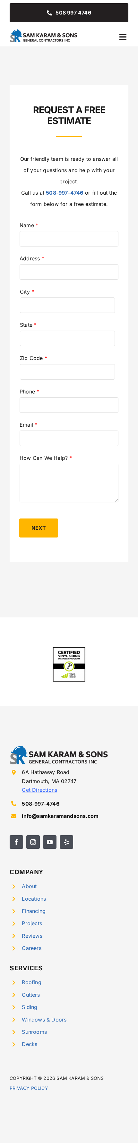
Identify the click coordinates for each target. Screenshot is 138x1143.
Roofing (31, 982)
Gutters (30, 995)
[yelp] (66, 842)
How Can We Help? (46, 458)
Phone (29, 391)
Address (32, 258)
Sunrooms (34, 1032)
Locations (34, 899)
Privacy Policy (29, 1088)
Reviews (32, 936)
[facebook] (16, 842)
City (27, 291)
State (28, 325)
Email (28, 424)
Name (29, 225)
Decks (29, 1044)
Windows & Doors (44, 1019)
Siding (29, 1007)
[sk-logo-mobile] (44, 31)
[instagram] (33, 842)
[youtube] (49, 842)
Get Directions (39, 790)
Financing (34, 911)
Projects (32, 923)
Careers (31, 948)
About (29, 886)
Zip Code (33, 358)
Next (38, 528)
